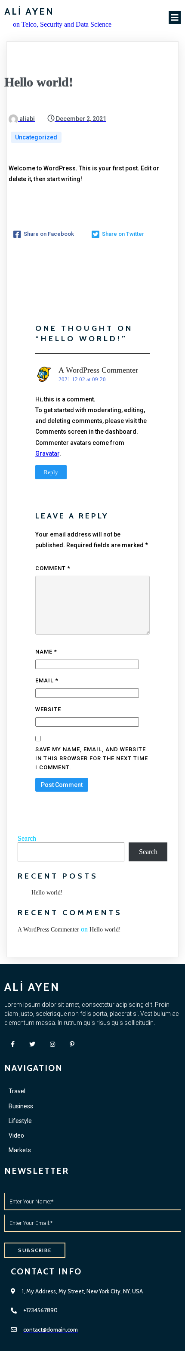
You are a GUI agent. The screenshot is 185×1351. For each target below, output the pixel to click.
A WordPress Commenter (98, 370)
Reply (51, 472)
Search (27, 838)
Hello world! (47, 892)
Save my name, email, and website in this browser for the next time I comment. (91, 758)
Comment (53, 568)
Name (46, 651)
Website (48, 709)
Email (47, 680)
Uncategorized (36, 137)
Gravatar (47, 453)
